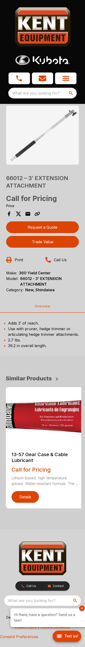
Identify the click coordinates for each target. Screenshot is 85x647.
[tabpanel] (42, 136)
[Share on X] (18, 214)
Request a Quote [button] (42, 227)
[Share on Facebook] (9, 214)
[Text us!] (67, 637)
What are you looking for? (36, 93)
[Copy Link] (37, 214)
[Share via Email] (28, 214)
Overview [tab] (42, 306)
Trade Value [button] (42, 241)
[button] (19, 78)
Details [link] (25, 497)
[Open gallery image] (42, 135)
